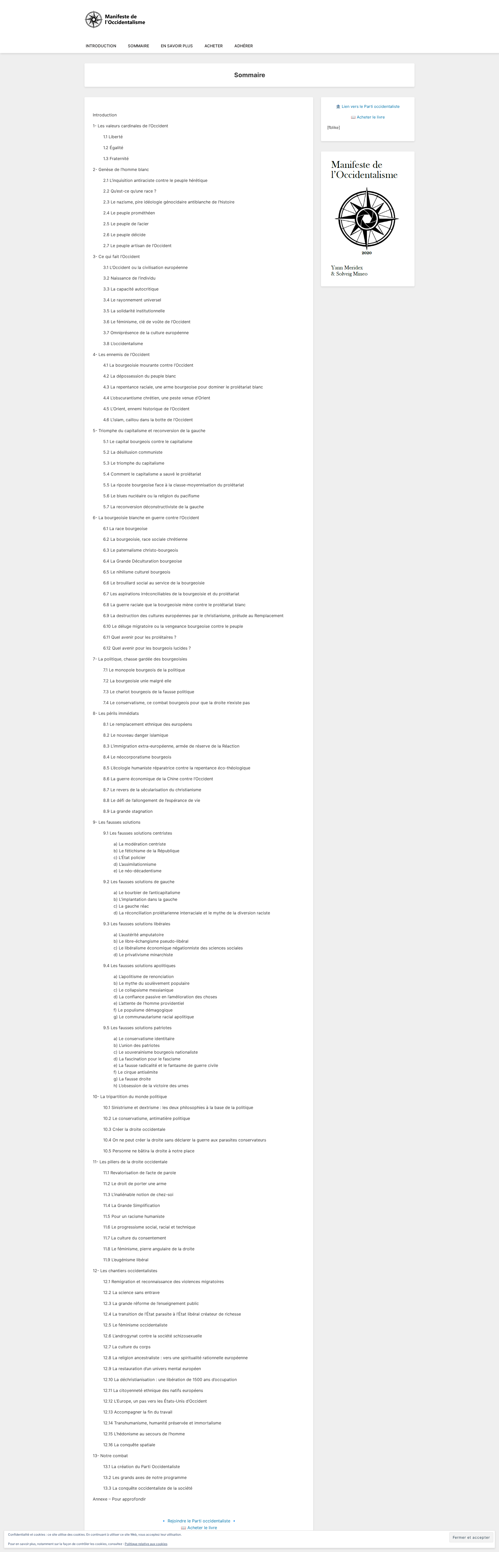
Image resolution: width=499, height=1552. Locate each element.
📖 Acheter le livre (199, 1527)
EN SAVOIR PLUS (177, 45)
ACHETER (214, 45)
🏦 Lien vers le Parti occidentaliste (368, 106)
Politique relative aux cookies (146, 1544)
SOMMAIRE (138, 45)
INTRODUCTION (101, 45)
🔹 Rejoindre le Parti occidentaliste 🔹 (199, 1520)
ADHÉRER (243, 45)
